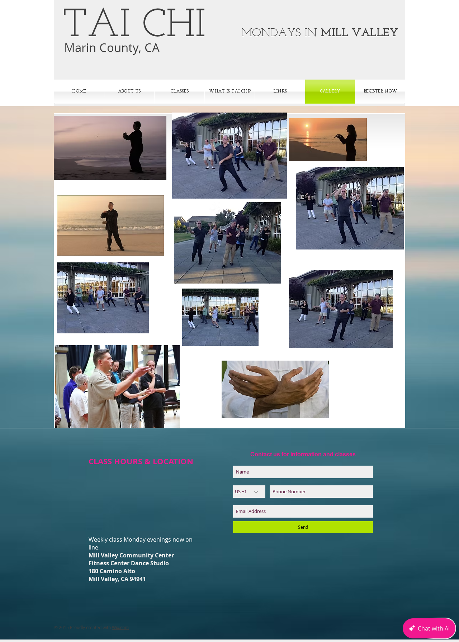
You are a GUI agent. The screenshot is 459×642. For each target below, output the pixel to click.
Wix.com (120, 627)
